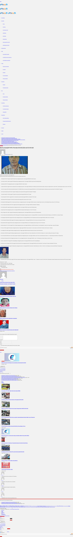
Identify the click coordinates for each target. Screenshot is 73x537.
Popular (2, 382)
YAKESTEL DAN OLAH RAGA (7, 57)
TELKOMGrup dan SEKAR (6, 60)
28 (0, 371)
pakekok (3, 485)
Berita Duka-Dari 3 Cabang (17, 505)
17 (2, 369)
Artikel (2, 63)
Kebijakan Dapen (4, 48)
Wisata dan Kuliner (5, 78)
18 (3, 369)
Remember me (2, 532)
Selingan (4, 84)
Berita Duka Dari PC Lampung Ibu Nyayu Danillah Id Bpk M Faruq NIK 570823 (15, 435)
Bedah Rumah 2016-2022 (6, 45)
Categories (1, 508)
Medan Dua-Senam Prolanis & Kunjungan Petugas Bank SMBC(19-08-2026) (11, 376)
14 (0, 369)
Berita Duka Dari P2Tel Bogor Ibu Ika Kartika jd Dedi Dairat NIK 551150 (14, 362)
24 (2, 370)
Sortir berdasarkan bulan (3, 373)
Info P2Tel (3, 510)
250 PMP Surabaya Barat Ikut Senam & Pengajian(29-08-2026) (9, 138)
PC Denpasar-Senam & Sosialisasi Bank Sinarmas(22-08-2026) (9, 141)
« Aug (0, 527)
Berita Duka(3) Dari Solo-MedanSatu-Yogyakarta (8, 318)
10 (2, 368)
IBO (2, 90)
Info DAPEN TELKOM (6, 54)
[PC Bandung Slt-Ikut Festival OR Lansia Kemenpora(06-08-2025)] (6, 450)
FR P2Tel (6, 154)
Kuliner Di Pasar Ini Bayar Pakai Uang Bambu (10, 460)
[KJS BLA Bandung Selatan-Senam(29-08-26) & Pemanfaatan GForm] (6, 424)
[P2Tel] (8, 14)
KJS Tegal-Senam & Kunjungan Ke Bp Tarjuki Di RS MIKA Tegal (10, 142)
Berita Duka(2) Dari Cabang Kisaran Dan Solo (8, 296)
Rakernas (4, 124)
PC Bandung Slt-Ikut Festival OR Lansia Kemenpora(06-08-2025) (13, 451)
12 (4, 368)
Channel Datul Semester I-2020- (7, 469)
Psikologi (4, 72)
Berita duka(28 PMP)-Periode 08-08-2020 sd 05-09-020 (6, 269)
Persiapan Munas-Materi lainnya (7, 121)
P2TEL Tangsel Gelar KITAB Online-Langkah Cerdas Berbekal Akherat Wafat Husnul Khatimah (13, 139)
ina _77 (2, 480)
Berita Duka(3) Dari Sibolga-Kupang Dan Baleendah (9, 329)
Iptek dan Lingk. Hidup (6, 66)
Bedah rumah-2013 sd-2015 (6, 42)
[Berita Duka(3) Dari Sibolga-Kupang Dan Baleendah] (4, 328)
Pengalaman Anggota (5, 87)
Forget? (8, 531)
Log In (1, 536)
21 (0, 370)
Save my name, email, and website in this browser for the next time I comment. (10, 345)
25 (3, 370)
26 (4, 370)
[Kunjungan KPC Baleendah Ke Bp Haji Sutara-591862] (6, 389)
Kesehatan (4, 69)
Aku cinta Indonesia (5, 75)
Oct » (2, 527)
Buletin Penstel (5, 39)
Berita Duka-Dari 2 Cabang (6, 505)
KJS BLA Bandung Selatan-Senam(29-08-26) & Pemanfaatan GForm (10, 140)
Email (0, 342)
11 (3, 368)
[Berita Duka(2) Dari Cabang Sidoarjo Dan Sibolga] (5, 306)
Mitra (2, 51)
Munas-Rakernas (4, 514)
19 (4, 369)
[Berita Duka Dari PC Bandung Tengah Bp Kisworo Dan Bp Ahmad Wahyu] (3, 441)
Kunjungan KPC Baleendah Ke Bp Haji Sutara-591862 (8, 137)
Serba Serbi (3, 81)
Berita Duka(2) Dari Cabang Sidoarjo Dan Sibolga (8, 307)
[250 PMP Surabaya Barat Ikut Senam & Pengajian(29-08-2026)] (6, 398)
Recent (2, 381)
